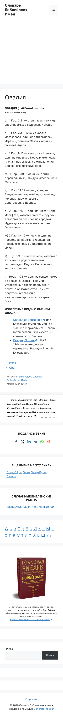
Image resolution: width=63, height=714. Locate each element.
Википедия (25, 376)
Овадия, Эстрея (24, 340)
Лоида (50, 506)
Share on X (47, 417)
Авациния (38, 506)
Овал (12, 367)
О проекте (31, 699)
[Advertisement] (31, 52)
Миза (26, 506)
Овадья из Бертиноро (27, 319)
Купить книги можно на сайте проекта (30, 619)
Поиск (9, 649)
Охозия (11, 476)
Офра (18, 472)
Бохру (10, 506)
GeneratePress (42, 708)
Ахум (18, 506)
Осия (9, 472)
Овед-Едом (38, 472)
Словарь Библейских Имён (16, 9)
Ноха (12, 362)
